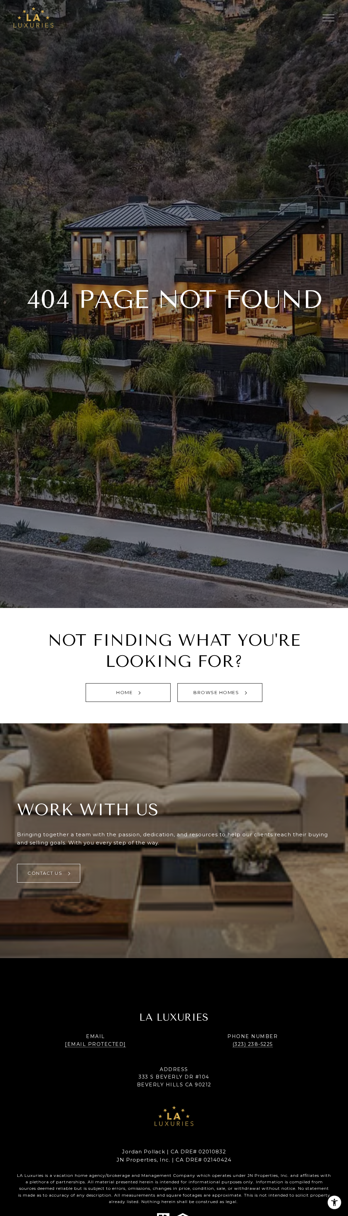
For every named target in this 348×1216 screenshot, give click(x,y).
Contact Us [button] (46, 873)
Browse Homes (217, 692)
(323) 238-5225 (252, 1044)
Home (125, 692)
